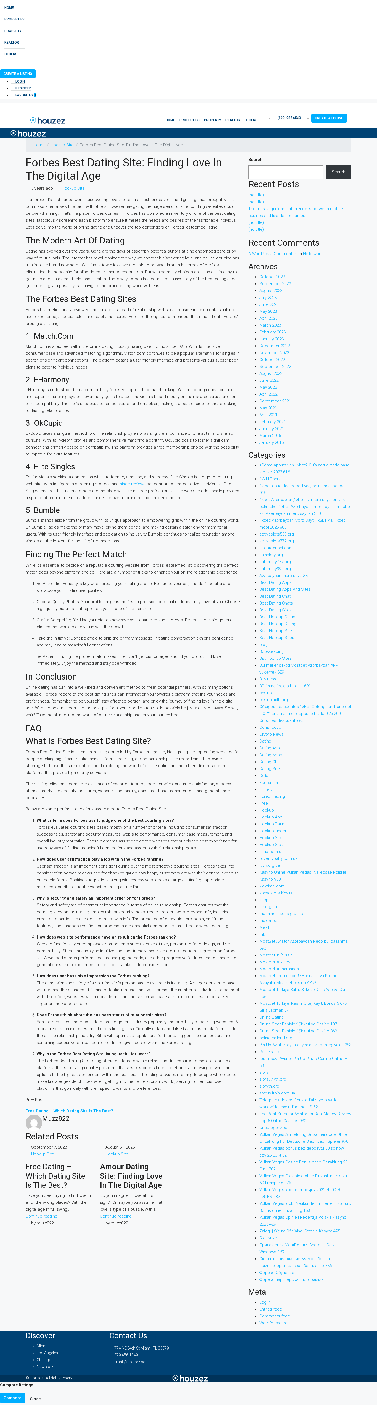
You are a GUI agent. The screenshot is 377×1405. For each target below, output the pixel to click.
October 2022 (272, 359)
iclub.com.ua (271, 851)
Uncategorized (273, 1127)
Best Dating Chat (275, 596)
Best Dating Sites (275, 610)
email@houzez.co (129, 1362)
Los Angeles (47, 1353)
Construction (271, 727)
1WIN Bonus (270, 478)
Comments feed (274, 1316)
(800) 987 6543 (289, 118)
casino (265, 692)
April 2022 (268, 394)
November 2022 (274, 352)
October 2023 (272, 276)
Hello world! (314, 253)
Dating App (269, 748)
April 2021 (268, 414)
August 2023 (270, 290)
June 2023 (268, 304)
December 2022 (274, 345)
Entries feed (270, 1309)
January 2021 (271, 428)
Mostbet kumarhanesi (279, 968)
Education (268, 782)
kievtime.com (272, 886)
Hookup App (270, 817)
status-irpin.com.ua (277, 1093)
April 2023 (268, 318)
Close (35, 1398)
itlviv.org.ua (269, 865)
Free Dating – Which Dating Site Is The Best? (55, 1176)
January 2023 (271, 338)
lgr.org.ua (268, 906)
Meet (264, 927)
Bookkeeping (271, 651)
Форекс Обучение (276, 1272)
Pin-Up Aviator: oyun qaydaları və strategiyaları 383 (305, 1044)
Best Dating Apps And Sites (285, 589)
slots (264, 1072)
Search (255, 159)
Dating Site (269, 768)
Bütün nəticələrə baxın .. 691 (285, 685)
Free (263, 803)
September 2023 (275, 283)
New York (45, 1366)
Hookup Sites (272, 844)
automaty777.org (275, 561)
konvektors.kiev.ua (276, 892)
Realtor (11, 42)
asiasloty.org (271, 554)
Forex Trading (272, 796)
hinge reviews (132, 483)
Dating (265, 741)
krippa (265, 899)
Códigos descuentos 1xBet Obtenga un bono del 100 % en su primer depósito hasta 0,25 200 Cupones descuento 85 (305, 713)
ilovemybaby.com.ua (278, 858)
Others (10, 54)
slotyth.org (269, 1086)
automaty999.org (275, 568)
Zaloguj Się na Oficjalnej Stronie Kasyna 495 (299, 1231)
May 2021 (268, 407)
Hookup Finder (272, 830)
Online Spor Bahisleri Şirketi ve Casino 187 (298, 1024)
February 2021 (272, 421)
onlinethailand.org (275, 1037)
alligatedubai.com (276, 547)
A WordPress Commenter (272, 253)
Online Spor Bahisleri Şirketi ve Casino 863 (298, 1030)
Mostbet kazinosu (276, 961)
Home (9, 8)
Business (267, 679)
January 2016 (271, 442)
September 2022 (275, 366)
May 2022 (268, 387)
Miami (42, 1346)
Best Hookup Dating (277, 623)
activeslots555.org (276, 534)
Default (266, 775)
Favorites (25, 95)
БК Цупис (268, 1238)
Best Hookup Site (275, 630)
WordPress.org (273, 1323)
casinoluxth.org (273, 699)
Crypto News (271, 734)
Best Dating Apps (275, 582)
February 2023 (272, 332)
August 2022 (270, 373)
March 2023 (270, 325)
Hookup (266, 810)
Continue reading (41, 1216)
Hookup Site (62, 144)
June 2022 (268, 380)
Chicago (44, 1360)
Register (23, 88)
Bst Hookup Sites (275, 658)
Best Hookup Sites (276, 637)
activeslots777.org (276, 541)
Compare (13, 1397)
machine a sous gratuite (281, 913)
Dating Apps (270, 754)
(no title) (256, 194)
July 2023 (268, 297)
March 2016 (270, 435)
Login (20, 81)
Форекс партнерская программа (291, 1279)
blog (263, 644)
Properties (14, 19)
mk (262, 934)
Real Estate (269, 1051)
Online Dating (271, 1017)
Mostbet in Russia (276, 955)
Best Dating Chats (276, 603)
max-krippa (269, 920)
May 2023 (268, 311)
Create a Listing (18, 74)
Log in (265, 1302)
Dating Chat (270, 761)
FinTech (266, 789)
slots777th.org (272, 1079)
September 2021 (275, 401)
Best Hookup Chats (277, 616)
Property (13, 31)
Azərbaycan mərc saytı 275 (284, 575)
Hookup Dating (273, 823)
